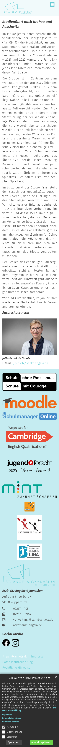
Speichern (14, 742)
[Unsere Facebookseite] (6, 642)
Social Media (12, 634)
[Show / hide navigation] (52, 4)
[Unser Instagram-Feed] (15, 642)
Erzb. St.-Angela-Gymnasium (22, 591)
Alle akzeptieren (41, 742)
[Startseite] (17, 8)
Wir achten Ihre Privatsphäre (29, 678)
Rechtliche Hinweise (10, 722)
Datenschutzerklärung (11, 718)
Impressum (7, 715)
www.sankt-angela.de (27, 625)
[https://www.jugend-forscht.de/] (29, 466)
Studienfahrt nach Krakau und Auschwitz (27, 24)
